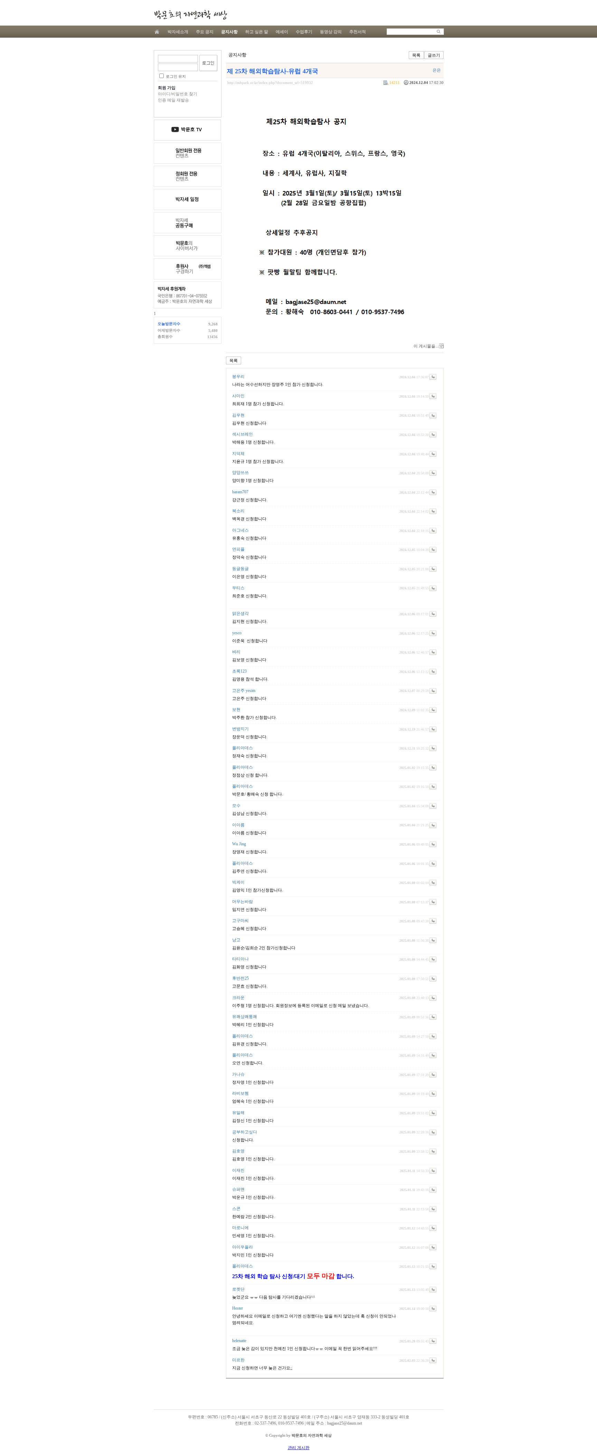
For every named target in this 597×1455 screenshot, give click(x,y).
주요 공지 (205, 31)
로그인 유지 (176, 76)
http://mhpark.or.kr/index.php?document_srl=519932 (270, 82)
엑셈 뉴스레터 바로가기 (187, 268)
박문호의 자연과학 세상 (190, 15)
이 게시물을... (426, 346)
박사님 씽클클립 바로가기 (187, 245)
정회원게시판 (187, 176)
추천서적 (357, 31)
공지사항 (229, 31)
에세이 (282, 31)
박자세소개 (178, 31)
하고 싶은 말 (256, 31)
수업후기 (304, 31)
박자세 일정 (187, 199)
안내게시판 (187, 130)
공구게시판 (187, 222)
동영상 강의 (331, 31)
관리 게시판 (299, 1447)
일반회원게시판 (187, 153)
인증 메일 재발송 (173, 100)
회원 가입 (167, 87)
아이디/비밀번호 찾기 (177, 94)
